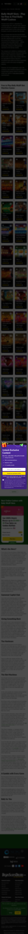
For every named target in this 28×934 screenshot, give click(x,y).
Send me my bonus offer (14, 473)
